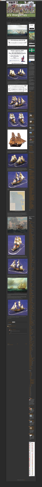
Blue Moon (30, 252)
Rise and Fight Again (31, 325)
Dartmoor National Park (31, 267)
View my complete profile (31, 405)
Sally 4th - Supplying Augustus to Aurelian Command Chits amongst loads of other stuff (31, 198)
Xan (29, 366)
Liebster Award (30, 298)
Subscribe (31, 28)
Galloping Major (30, 283)
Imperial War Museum (31, 290)
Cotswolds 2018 (30, 264)
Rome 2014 (30, 327)
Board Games (30, 253)
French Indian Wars (31, 280)
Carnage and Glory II (31, 259)
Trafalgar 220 (30, 348)
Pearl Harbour (30, 317)
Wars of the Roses (30, 363)
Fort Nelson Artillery (31, 278)
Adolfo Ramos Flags (30, 170)
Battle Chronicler (30, 149)
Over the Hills (30, 314)
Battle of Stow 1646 (30, 245)
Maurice (30, 301)
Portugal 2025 (30, 321)
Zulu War (30, 368)
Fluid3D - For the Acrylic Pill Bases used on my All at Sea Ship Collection (32, 183)
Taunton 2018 (30, 339)
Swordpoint (30, 337)
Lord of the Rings (30, 299)
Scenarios (30, 332)
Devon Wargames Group (31, 269)
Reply (9, 327)
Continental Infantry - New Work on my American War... (32, 381)
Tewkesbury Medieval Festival (31, 341)
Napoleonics (30, 307)
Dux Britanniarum (30, 272)
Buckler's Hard (30, 255)
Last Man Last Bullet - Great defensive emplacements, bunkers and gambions (31, 188)
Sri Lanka (30, 336)
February (30, 385)
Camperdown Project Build (31, 257)
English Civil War (30, 273)
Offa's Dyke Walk (30, 312)
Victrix (29, 351)
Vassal (29, 350)
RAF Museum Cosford (31, 322)
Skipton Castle (30, 334)
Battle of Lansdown (30, 237)
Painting (30, 316)
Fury (29, 282)
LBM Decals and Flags (31, 295)
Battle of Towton (30, 247)
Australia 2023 (30, 231)
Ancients (30, 228)
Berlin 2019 (30, 250)
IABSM (29, 288)
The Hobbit (30, 342)
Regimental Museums (31, 323)
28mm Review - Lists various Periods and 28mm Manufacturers (31, 147)
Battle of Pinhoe (30, 240)
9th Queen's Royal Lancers (31, 222)
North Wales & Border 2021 (31, 311)
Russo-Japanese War (31, 329)
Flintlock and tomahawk (31, 426)
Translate (33, 46)
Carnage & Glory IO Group (31, 150)
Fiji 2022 (30, 275)
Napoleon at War (30, 193)
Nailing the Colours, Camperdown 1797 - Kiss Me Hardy (31, 112)
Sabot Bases (30, 330)
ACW (29, 223)
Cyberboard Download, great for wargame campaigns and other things (31, 178)
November (31, 373)
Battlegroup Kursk (30, 248)
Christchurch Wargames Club (31, 262)
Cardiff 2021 (30, 258)
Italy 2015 (30, 291)
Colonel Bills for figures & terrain (32, 176)
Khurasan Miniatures (31, 293)
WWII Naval (30, 355)
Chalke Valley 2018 (30, 260)
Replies (10, 328)
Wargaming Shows (30, 361)
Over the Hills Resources (31, 153)
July (30, 376)
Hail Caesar (30, 285)
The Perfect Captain (31, 201)
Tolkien (30, 346)
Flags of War (30, 277)
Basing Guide (30, 233)
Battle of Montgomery (31, 238)
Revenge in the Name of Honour (32, 324)
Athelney (30, 230)
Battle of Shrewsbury (31, 243)
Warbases (30, 357)
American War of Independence (31, 227)
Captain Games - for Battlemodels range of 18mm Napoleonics (31, 174)
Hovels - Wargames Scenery (31, 185)
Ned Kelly (30, 309)
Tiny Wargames (30, 345)
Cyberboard (30, 265)
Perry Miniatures (30, 319)
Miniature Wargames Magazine (31, 303)
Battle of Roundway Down (31, 242)
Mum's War (30, 304)
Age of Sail (30, 225)
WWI (29, 353)
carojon (31, 398)
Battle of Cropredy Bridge (31, 235)
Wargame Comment (31, 358)
